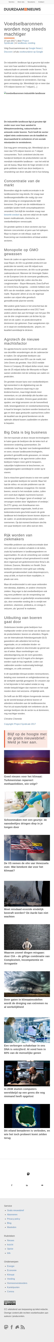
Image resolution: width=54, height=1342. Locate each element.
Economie (12, 1270)
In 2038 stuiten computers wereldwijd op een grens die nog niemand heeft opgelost (24, 1093)
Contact (41, 2)
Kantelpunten (13, 1287)
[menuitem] (11, 2)
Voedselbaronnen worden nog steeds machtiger (25, 29)
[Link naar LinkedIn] (27, 1185)
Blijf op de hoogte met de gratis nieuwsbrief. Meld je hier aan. (27, 738)
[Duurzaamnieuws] (22, 9)
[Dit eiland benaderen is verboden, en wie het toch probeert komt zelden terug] (27, 1116)
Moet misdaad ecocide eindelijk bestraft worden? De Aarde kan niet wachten (26, 913)
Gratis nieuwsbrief (15, 1210)
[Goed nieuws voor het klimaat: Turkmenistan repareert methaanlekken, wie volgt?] (27, 762)
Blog (9, 1223)
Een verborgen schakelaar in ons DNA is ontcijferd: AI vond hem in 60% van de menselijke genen (25, 1049)
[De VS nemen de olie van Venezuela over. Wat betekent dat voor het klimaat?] (27, 848)
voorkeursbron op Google (31, 52)
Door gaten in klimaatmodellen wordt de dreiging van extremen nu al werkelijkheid (26, 1003)
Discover (8, 52)
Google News (35, 48)
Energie (10, 1266)
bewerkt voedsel (11, 215)
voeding (31, 43)
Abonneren (12, 1214)
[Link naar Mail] (42, 1185)
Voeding (11, 1279)
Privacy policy (13, 1219)
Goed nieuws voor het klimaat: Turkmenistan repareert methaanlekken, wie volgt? (23, 780)
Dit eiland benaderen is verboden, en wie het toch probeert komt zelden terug (27, 1134)
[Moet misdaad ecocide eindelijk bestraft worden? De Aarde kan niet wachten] (27, 894)
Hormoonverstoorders (17, 1283)
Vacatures (31, 2)
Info (8, 1253)
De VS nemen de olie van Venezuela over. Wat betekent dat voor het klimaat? (26, 867)
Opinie (10, 1249)
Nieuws (10, 1240)
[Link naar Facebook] (11, 1185)
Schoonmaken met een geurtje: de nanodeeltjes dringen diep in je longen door (25, 823)
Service (11, 2)
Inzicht (10, 1245)
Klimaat (10, 1274)
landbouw (22, 43)
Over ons (21, 2)
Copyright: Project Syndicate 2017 (20, 724)
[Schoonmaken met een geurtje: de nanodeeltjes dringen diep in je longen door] (27, 804)
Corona (10, 1291)
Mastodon (11, 1227)
